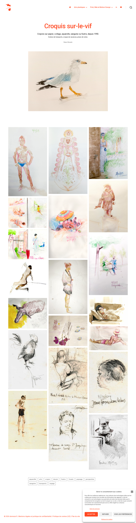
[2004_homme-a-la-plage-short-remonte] (27, 420)
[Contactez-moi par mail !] (121, 7)
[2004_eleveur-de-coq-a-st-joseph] (68, 433)
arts (40, 479)
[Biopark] (108, 264)
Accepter (91, 514)
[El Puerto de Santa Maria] (27, 161)
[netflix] (108, 311)
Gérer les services (95, 509)
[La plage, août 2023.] (68, 226)
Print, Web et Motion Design (100, 7)
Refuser (105, 514)
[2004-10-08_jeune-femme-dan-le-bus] (108, 382)
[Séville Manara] (108, 206)
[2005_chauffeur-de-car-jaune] (68, 375)
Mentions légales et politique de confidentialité (34, 516)
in (116, 7)
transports (42, 483)
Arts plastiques (79, 7)
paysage (80, 479)
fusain (71, 479)
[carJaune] (108, 442)
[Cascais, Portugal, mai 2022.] (27, 213)
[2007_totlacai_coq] (27, 359)
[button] (132, 492)
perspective (90, 479)
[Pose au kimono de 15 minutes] (68, 287)
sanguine (32, 483)
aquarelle (32, 479)
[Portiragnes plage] (68, 331)
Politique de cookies (106, 519)
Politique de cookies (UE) (61, 516)
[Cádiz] (108, 153)
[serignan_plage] (108, 338)
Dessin (70, 42)
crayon (47, 479)
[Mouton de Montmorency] (27, 313)
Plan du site (76, 516)
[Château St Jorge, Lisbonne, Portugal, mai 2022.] (27, 244)
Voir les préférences (123, 514)
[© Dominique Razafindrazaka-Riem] (27, 278)
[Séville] (68, 160)
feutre (63, 479)
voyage (52, 483)
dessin (55, 479)
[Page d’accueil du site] (70, 7)
